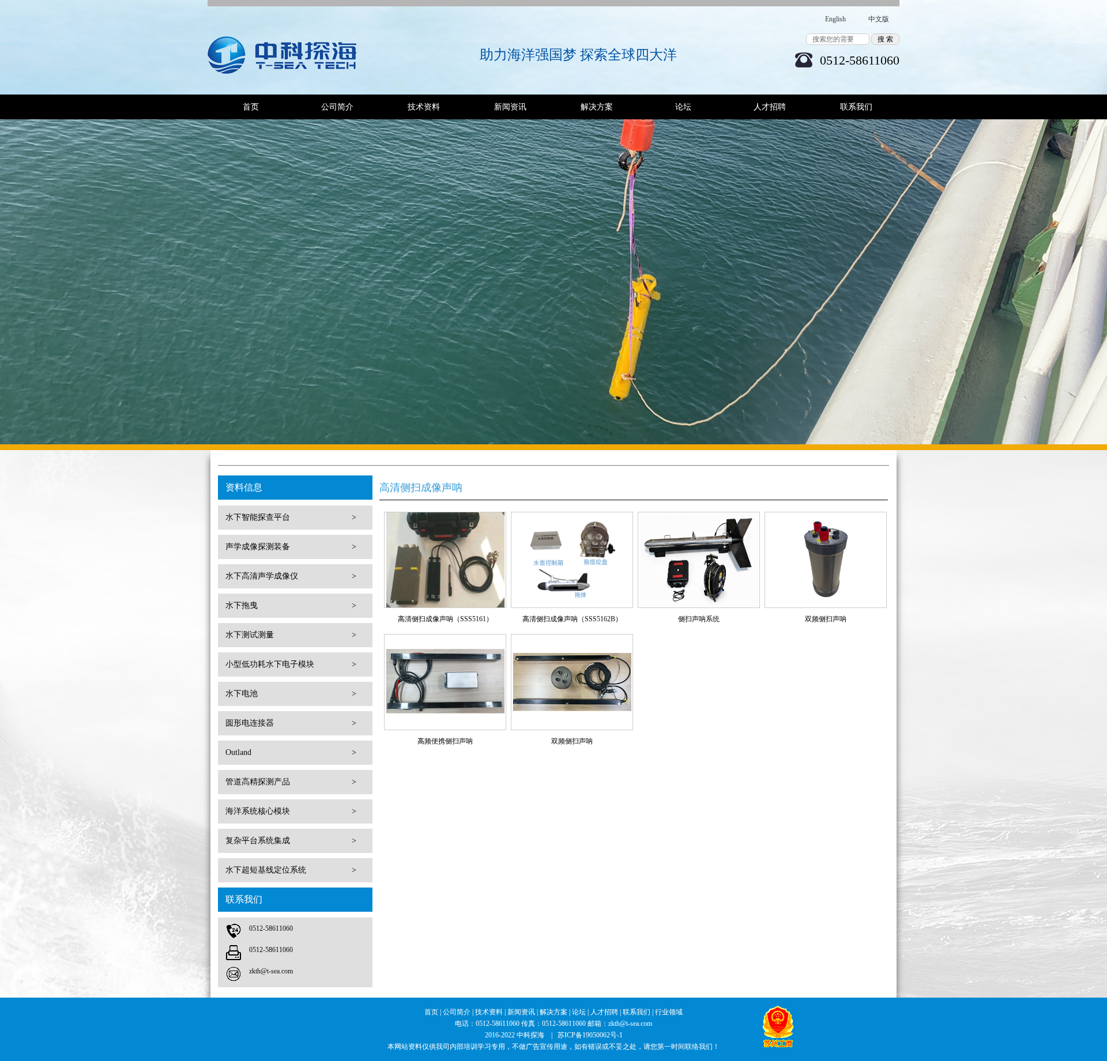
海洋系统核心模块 (290, 811)
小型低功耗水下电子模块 (290, 664)
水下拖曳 (290, 605)
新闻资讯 (510, 107)
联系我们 (856, 107)
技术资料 (424, 107)
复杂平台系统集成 (290, 840)
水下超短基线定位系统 (290, 870)
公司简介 (337, 107)
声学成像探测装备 (290, 546)
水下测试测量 (290, 634)
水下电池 (290, 693)
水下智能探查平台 (290, 517)
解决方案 (597, 107)
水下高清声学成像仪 (290, 576)
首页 (251, 107)
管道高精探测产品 (290, 781)
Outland (290, 752)
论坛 (683, 107)
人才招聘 (770, 107)
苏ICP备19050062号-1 (590, 1035)
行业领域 (669, 1012)
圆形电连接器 (290, 723)
